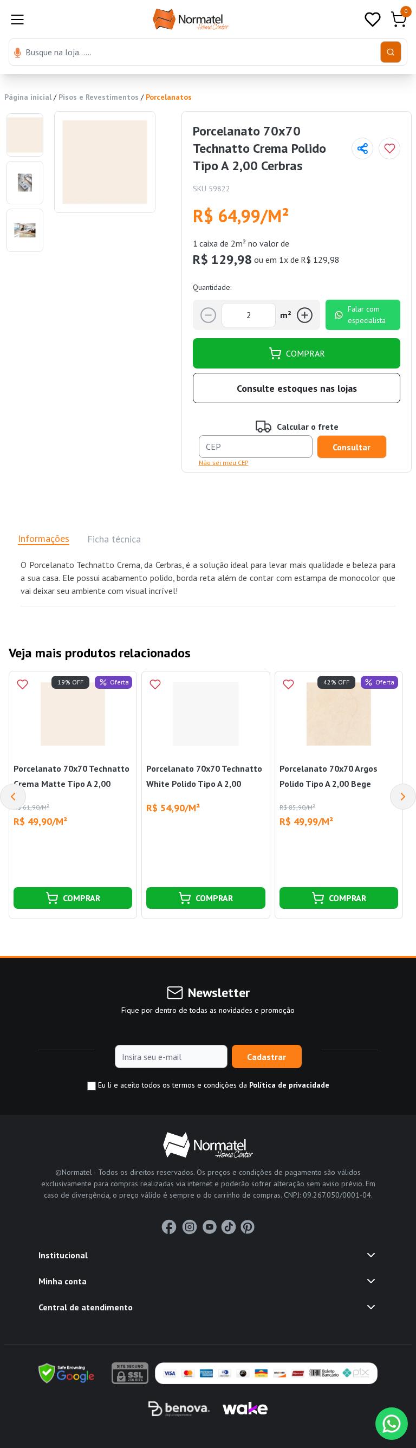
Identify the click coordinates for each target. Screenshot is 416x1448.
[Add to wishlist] (389, 148)
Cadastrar (266, 1056)
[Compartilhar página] (362, 148)
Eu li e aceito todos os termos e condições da (212, 1085)
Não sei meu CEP (224, 462)
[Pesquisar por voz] (17, 54)
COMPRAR (305, 353)
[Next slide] (403, 797)
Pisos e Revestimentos (98, 97)
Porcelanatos (169, 97)
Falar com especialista (367, 314)
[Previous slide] (13, 797)
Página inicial (27, 97)
